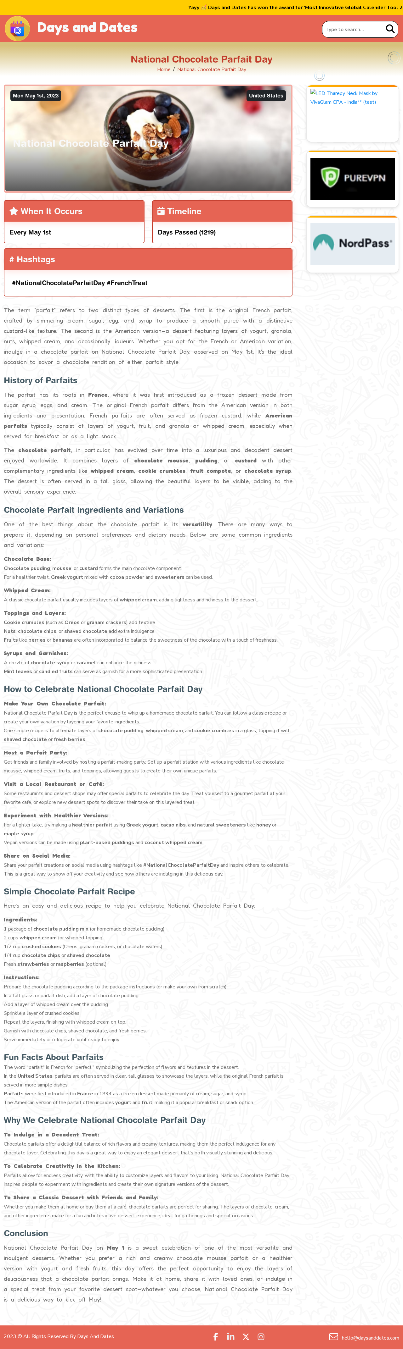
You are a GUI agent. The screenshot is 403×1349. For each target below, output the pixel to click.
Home (164, 69)
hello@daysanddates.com (370, 1338)
